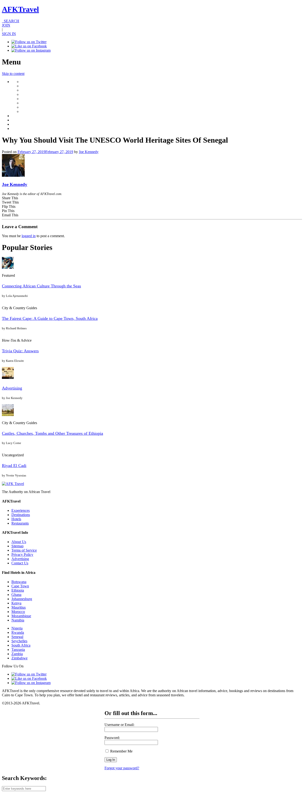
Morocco (18, 612)
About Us (18, 542)
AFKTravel (20, 9)
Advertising (12, 388)
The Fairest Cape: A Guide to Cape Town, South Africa (50, 318)
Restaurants (20, 523)
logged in (29, 236)
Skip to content (13, 74)
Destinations (20, 515)
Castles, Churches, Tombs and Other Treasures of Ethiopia (52, 433)
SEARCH (10, 21)
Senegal (17, 637)
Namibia (17, 620)
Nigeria (17, 628)
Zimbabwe (19, 658)
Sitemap (17, 546)
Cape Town (20, 586)
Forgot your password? (121, 768)
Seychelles (19, 641)
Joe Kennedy (89, 152)
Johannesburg (21, 599)
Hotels (16, 519)
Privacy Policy (22, 555)
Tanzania (18, 650)
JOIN (6, 25)
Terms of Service (24, 550)
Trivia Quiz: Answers (20, 351)
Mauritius (18, 607)
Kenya (16, 603)
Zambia (17, 654)
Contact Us (19, 563)
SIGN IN (9, 34)
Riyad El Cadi (14, 465)
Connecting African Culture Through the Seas (41, 286)
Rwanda (17, 632)
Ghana (16, 595)
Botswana (18, 582)
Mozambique (21, 616)
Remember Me (121, 751)
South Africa (20, 645)
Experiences (20, 510)
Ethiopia (17, 590)
